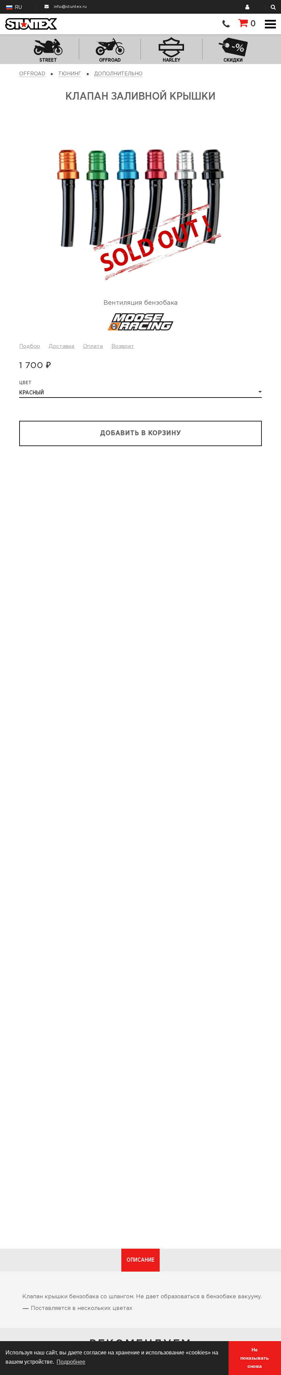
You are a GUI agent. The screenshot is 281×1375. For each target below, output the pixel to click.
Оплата (93, 346)
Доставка (61, 346)
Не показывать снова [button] (254, 1358)
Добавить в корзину (140, 433)
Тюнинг (69, 74)
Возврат (122, 346)
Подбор (29, 346)
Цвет (25, 383)
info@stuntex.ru (70, 7)
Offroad (32, 74)
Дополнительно (118, 74)
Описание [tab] (140, 1260)
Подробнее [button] (71, 1362)
